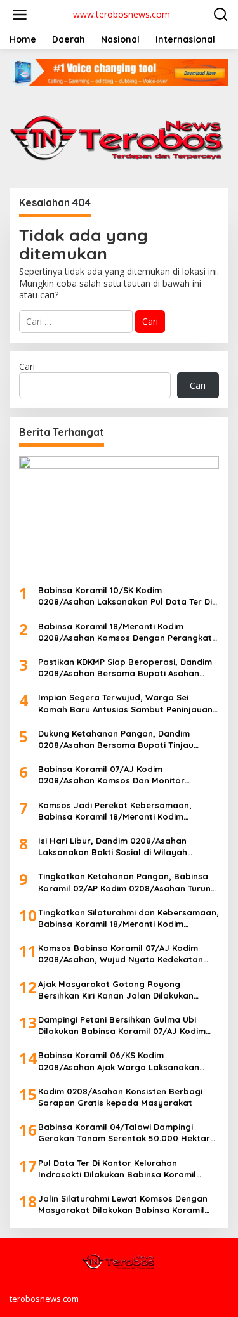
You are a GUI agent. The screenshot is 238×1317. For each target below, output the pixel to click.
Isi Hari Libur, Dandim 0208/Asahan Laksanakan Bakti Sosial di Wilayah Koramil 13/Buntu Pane (112, 846)
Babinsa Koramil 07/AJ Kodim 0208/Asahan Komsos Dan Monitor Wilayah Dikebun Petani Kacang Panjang (123, 775)
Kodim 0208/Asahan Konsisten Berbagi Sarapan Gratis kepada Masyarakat (120, 1097)
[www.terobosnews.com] (119, 1260)
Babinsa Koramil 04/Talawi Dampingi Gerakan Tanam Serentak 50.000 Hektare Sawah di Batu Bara (126, 1133)
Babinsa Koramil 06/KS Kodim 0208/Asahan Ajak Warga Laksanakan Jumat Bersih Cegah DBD (118, 1061)
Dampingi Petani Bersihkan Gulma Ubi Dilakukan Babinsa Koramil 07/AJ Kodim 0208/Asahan (122, 1025)
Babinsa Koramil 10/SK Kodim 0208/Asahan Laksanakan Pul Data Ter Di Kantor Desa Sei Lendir (125, 596)
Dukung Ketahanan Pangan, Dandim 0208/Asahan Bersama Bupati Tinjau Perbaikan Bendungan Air (116, 739)
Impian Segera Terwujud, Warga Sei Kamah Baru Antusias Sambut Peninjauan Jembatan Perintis (125, 703)
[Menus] (20, 14)
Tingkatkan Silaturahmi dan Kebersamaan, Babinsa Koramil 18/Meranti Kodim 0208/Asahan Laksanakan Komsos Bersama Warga (128, 918)
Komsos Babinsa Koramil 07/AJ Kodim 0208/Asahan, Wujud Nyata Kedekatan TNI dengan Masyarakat (120, 954)
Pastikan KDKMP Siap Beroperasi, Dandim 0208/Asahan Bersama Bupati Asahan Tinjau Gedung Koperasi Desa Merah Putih (126, 668)
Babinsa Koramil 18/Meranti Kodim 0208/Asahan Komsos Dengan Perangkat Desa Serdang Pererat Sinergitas (125, 632)
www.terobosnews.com (121, 14)
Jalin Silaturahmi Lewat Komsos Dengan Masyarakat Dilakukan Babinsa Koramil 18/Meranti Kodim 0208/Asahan (123, 1204)
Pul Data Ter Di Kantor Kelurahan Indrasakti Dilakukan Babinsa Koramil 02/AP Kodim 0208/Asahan (117, 1169)
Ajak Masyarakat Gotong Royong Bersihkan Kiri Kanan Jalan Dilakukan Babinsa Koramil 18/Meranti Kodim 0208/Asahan (116, 990)
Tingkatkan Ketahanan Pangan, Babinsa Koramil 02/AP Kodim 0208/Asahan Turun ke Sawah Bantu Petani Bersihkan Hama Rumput (124, 882)
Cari (27, 366)
